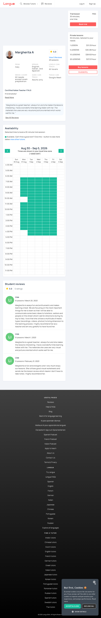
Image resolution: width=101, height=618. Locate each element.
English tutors (50, 551)
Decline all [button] (89, 606)
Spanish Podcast (50, 434)
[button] (9, 97)
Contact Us (50, 457)
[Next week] (61, 151)
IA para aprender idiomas (50, 420)
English (50, 486)
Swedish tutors (51, 602)
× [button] (95, 584)
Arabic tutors (50, 538)
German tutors (50, 561)
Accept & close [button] (72, 606)
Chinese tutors (50, 542)
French (50, 491)
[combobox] (94, 582)
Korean (50, 518)
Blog (50, 411)
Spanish (50, 481)
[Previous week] (7, 151)
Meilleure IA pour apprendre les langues (50, 425)
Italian (50, 500)
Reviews (50, 402)
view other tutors (17, 139)
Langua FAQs (50, 477)
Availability (83, 72)
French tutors (50, 556)
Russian (50, 523)
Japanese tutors (50, 574)
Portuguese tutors (50, 584)
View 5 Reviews (55, 57)
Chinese (50, 509)
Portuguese (50, 514)
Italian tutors (50, 570)
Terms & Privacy (50, 462)
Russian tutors (50, 593)
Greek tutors (51, 565)
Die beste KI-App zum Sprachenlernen (50, 430)
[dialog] (80, 597)
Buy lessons (83, 67)
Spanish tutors (50, 598)
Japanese (50, 504)
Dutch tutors (50, 547)
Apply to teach (50, 448)
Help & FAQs (50, 407)
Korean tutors (50, 579)
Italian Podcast (50, 444)
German (50, 495)
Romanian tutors (50, 588)
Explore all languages (50, 528)
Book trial (83, 24)
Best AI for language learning (50, 416)
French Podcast (50, 439)
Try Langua (50, 472)
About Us (50, 453)
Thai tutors (50, 607)
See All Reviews (12, 117)
